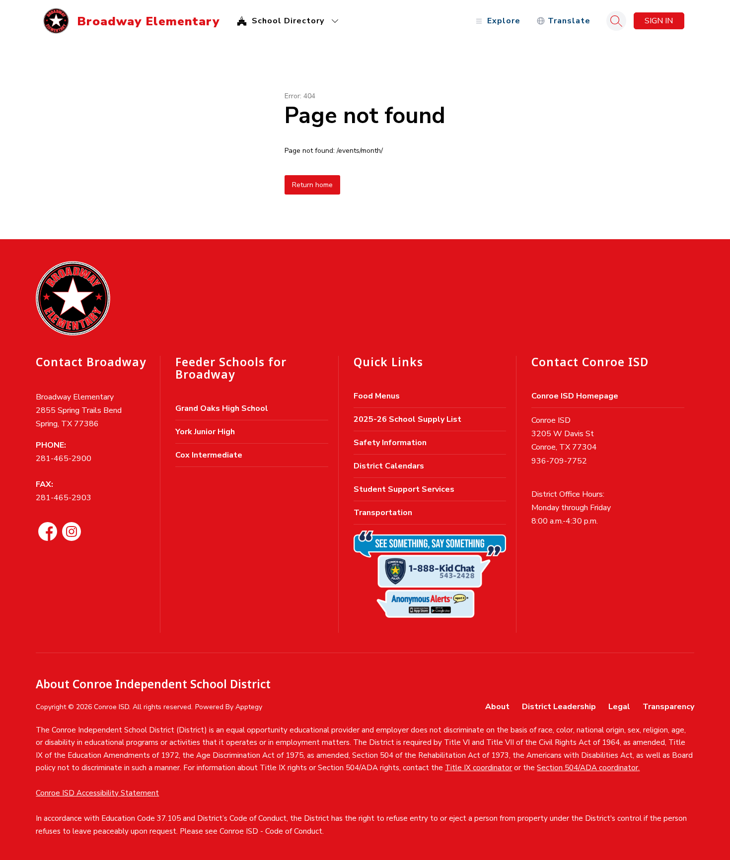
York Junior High (205, 431)
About (497, 706)
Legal (619, 706)
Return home (312, 185)
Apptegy (248, 707)
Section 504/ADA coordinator (587, 768)
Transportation (383, 512)
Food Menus (377, 396)
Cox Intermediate (208, 455)
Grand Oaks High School (221, 408)
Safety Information (390, 442)
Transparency (668, 706)
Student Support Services (404, 489)
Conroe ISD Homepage (574, 396)
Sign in (659, 20)
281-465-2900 (63, 458)
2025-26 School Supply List (407, 419)
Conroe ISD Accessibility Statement (97, 793)
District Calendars (389, 466)
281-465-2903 (63, 497)
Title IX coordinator (478, 768)
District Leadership (559, 706)
